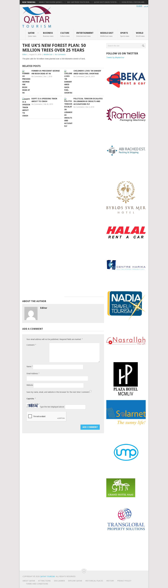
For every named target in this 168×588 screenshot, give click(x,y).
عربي (146, 6)
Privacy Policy (124, 581)
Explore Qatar (75, 581)
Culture (65, 34)
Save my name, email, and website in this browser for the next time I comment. (58, 392)
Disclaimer (59, 581)
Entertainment (84, 34)
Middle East (106, 34)
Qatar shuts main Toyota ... (106, 2)
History (110, 581)
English (139, 6)
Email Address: (33, 373)
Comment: (31, 345)
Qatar (32, 34)
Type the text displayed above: (52, 407)
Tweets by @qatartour (115, 57)
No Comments (60, 54)
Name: (30, 366)
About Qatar (29, 581)
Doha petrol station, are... (133, 2)
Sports (124, 34)
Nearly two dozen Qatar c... (51, 2)
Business (48, 34)
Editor (24, 54)
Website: (30, 385)
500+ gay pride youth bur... (78, 2)
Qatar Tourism (47, 576)
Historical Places (94, 581)
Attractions (44, 581)
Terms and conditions (37, 584)
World (140, 34)
